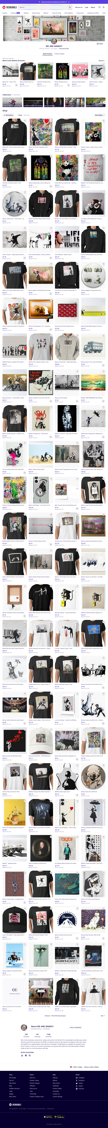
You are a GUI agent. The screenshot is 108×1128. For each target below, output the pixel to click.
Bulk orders (12, 1096)
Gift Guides (12, 1078)
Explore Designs (59, 54)
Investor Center (34, 1080)
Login (11, 1091)
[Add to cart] (16, 85)
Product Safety (57, 1088)
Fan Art (11, 1080)
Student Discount (14, 1088)
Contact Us (56, 1094)
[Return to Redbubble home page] (10, 7)
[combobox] (45, 7)
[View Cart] (103, 7)
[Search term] (69, 7)
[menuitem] (5, 13)
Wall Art (46, 13)
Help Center (56, 1083)
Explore (5, 13)
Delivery (55, 1078)
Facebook (82, 1080)
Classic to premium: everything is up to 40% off (54, 2)
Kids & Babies (69, 13)
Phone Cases (36, 13)
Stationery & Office (93, 13)
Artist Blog (33, 1094)
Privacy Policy (22, 1108)
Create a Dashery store (37, 1096)
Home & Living (56, 13)
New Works (12, 1083)
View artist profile (64, 48)
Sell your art (33, 1088)
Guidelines (56, 1086)
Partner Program (35, 1083)
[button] (54, 2)
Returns (55, 1080)
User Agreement (13, 1108)
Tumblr (81, 1086)
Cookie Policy (50, 1108)
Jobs (31, 1091)
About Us (32, 1078)
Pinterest (81, 1088)
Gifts (104, 13)
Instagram (82, 1078)
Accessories (80, 13)
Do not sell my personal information (36, 1108)
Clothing (15, 13)
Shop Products (47, 54)
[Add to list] (16, 64)
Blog (10, 1086)
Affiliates (32, 1086)
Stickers (26, 13)
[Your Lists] (99, 7)
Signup (11, 1094)
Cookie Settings (57, 1096)
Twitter (81, 1083)
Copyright (56, 1091)
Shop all (101, 60)
